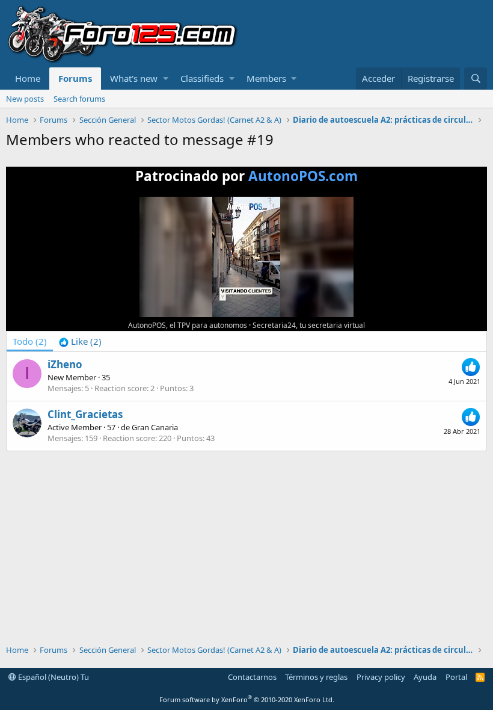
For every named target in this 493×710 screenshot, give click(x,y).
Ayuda (425, 676)
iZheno (64, 364)
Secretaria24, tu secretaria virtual (309, 325)
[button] (165, 78)
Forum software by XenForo (246, 699)
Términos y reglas (316, 676)
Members (266, 78)
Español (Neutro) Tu (52, 676)
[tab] (80, 341)
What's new (134, 78)
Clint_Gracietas (85, 414)
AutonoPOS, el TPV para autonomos (187, 325)
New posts (25, 98)
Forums (75, 78)
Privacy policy (381, 676)
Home (27, 78)
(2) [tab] (30, 341)
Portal (456, 676)
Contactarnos (252, 676)
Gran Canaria (155, 427)
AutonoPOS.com (303, 176)
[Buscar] (475, 78)
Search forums (79, 98)
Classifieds (202, 78)
